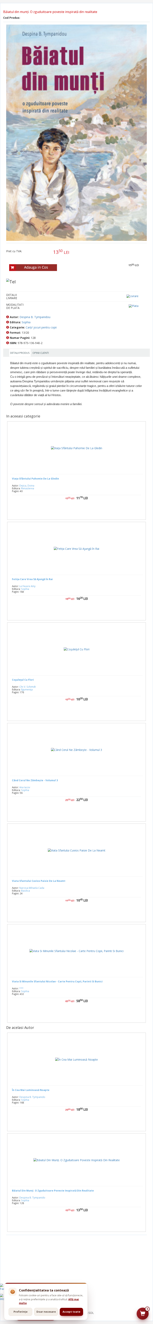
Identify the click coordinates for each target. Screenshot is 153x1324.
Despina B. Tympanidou (35, 317)
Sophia (26, 322)
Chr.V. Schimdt (27, 686)
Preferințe (20, 1311)
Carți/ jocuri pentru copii (41, 327)
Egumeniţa (27, 689)
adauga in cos (88, 611)
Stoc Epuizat (79, 510)
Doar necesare (46, 1311)
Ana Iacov (24, 787)
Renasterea (27, 488)
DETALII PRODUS (20, 353)
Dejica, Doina (26, 485)
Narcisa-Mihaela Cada (31, 887)
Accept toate (71, 1311)
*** (21, 988)
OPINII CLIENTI (40, 353)
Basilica (25, 890)
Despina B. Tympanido (32, 1097)
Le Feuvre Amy (27, 586)
